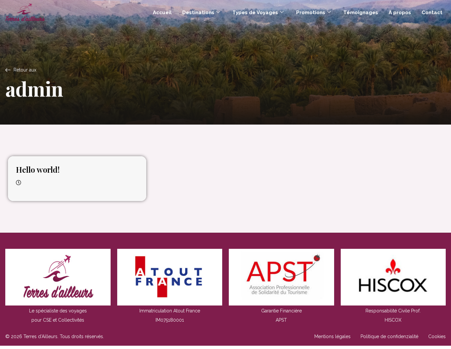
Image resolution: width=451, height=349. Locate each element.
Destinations (198, 12)
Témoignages (360, 12)
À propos (400, 12)
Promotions (310, 12)
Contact (432, 12)
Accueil (162, 12)
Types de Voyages (255, 12)
